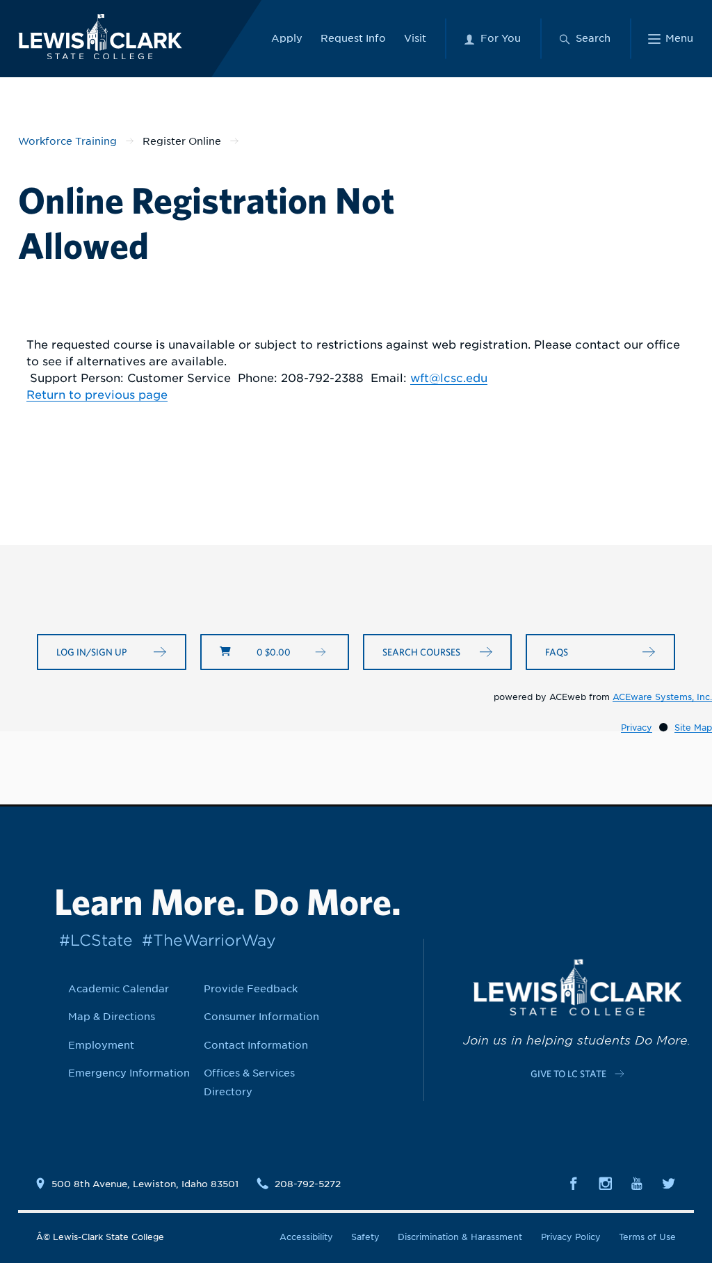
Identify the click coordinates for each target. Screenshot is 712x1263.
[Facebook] (574, 1182)
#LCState (96, 940)
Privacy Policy (571, 1237)
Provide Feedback (251, 988)
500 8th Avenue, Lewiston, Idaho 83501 (144, 1183)
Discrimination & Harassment (460, 1237)
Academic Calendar (118, 988)
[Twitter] (669, 1182)
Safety (365, 1237)
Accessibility (306, 1237)
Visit (415, 38)
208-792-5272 (308, 1183)
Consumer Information (261, 1016)
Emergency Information (129, 1073)
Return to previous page (97, 395)
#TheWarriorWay (209, 940)
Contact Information (256, 1045)
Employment (101, 1045)
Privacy (636, 727)
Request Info (353, 38)
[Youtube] (637, 1182)
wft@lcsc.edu (448, 378)
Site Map (693, 727)
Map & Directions (111, 1016)
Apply (286, 38)
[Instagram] (606, 1182)
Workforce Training (67, 141)
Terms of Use (647, 1237)
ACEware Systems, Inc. (662, 697)
